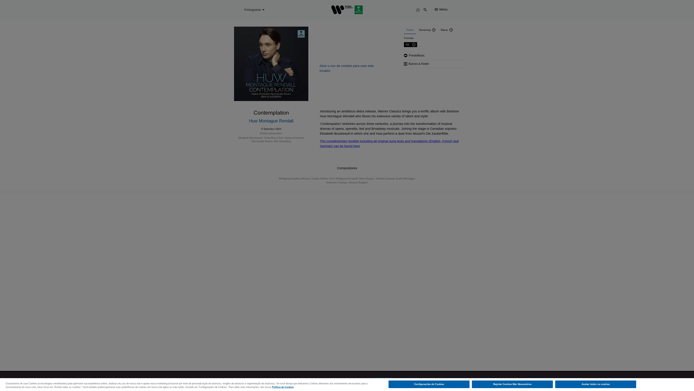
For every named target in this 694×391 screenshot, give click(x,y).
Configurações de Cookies (429, 384)
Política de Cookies (283, 387)
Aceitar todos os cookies (596, 384)
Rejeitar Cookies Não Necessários (512, 384)
